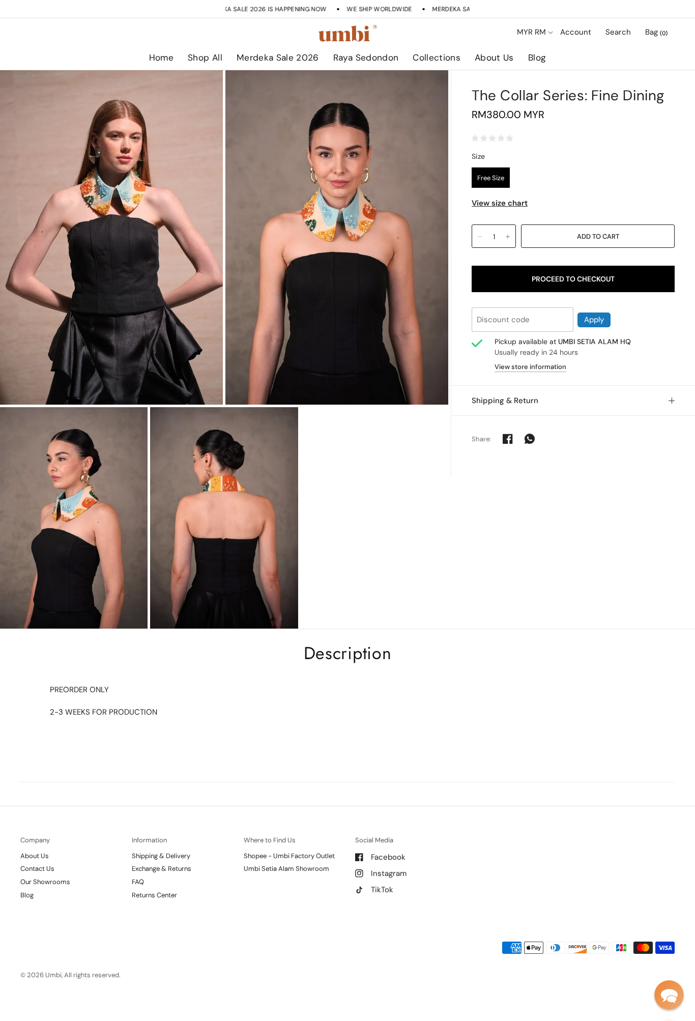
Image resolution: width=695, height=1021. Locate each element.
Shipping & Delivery (161, 856)
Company (35, 840)
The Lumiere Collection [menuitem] (466, 86)
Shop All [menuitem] (259, 86)
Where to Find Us (270, 840)
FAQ (138, 881)
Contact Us (37, 868)
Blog (537, 57)
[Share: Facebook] (508, 439)
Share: (481, 439)
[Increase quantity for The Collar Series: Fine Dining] (507, 236)
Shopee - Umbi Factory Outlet (289, 856)
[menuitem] (161, 58)
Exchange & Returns (161, 868)
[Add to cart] (598, 236)
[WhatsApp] (529, 439)
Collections (436, 57)
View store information (530, 367)
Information (149, 840)
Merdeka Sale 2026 (278, 57)
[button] (669, 995)
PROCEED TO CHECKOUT (573, 278)
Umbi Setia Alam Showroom (286, 868)
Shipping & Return (505, 400)
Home (161, 57)
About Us (494, 57)
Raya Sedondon (366, 57)
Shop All (205, 57)
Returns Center (154, 895)
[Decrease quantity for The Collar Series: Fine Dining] (479, 236)
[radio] (491, 177)
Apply (594, 320)
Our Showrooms (45, 881)
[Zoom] (111, 237)
